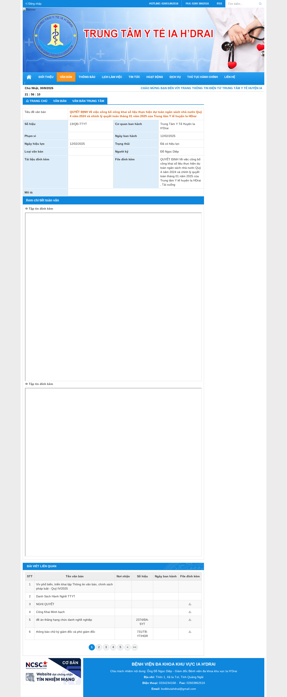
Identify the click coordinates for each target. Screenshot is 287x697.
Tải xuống (168, 184)
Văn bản (59, 101)
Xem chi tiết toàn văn (42, 200)
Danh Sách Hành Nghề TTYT (55, 596)
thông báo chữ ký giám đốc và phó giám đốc (65, 631)
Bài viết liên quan (41, 566)
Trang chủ (38, 101)
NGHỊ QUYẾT (45, 604)
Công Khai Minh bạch (50, 612)
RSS (219, 3)
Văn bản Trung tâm (88, 101)
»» (134, 647)
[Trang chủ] (29, 9)
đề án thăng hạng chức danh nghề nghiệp (64, 619)
